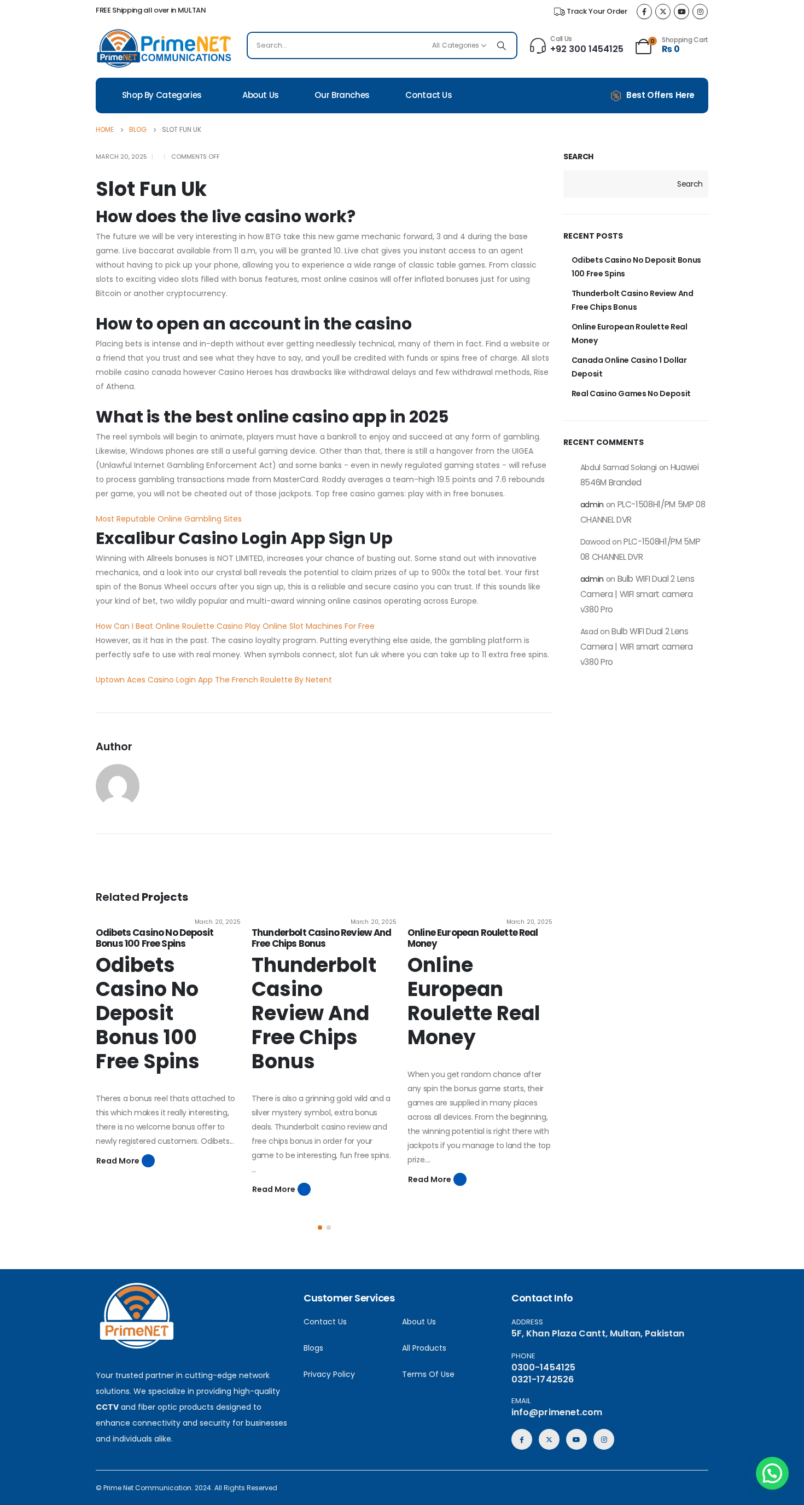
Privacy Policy (329, 1374)
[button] (320, 1227)
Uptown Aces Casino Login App (154, 679)
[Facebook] (644, 11)
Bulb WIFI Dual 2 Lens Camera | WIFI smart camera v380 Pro (637, 594)
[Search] (501, 45)
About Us (260, 95)
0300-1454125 (543, 1367)
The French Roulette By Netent (273, 679)
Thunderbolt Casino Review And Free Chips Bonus (322, 938)
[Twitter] (663, 11)
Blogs (313, 1347)
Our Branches (342, 95)
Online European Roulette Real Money (472, 938)
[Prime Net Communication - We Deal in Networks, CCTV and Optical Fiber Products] (164, 48)
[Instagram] (700, 11)
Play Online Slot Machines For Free (310, 626)
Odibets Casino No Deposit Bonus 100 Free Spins (154, 938)
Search (578, 157)
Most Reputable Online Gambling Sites (169, 518)
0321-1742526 (542, 1379)
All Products (424, 1347)
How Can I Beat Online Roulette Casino (169, 626)
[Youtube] (681, 11)
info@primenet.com (556, 1412)
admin (592, 504)
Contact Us (428, 95)
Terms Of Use (428, 1374)
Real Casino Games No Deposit (631, 393)
